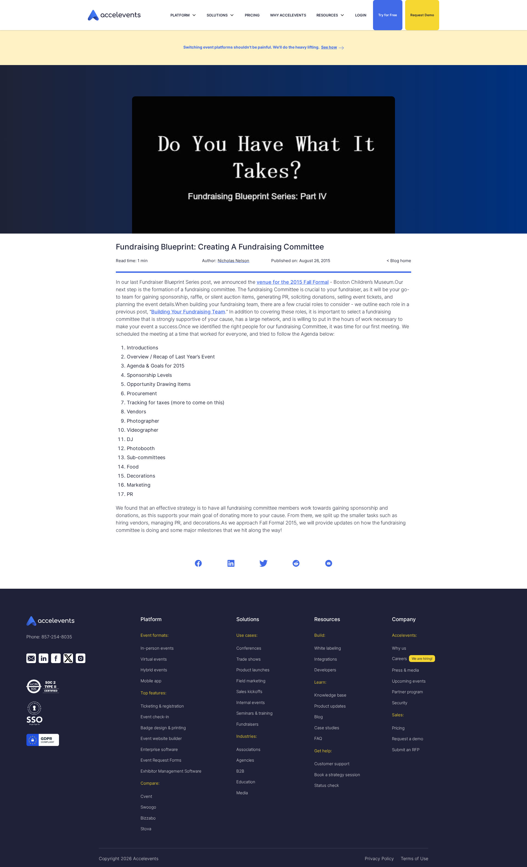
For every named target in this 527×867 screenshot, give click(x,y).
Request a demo (407, 738)
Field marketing (250, 680)
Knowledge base (330, 695)
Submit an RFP (405, 749)
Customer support (331, 763)
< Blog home (398, 261)
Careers (399, 658)
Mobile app (151, 680)
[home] (128, 15)
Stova (146, 828)
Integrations (325, 659)
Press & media (405, 670)
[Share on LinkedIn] (231, 563)
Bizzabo (148, 818)
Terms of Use (414, 858)
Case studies (326, 727)
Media (242, 792)
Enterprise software (159, 749)
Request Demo (422, 15)
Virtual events (154, 659)
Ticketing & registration (162, 706)
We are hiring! (422, 658)
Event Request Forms (161, 760)
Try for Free (387, 15)
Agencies (245, 760)
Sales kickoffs (249, 691)
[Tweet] (263, 563)
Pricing (398, 728)
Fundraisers (247, 724)
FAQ (318, 738)
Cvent (146, 796)
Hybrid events (154, 669)
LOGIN (360, 15)
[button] (183, 15)
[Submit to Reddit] (296, 563)
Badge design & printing (163, 727)
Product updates (330, 706)
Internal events (250, 702)
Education (245, 781)
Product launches (253, 669)
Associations (248, 749)
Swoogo (148, 807)
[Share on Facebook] (198, 563)
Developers (325, 669)
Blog (318, 716)
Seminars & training (254, 713)
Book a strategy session (337, 774)
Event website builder (161, 738)
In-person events (157, 648)
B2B (240, 771)
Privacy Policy (379, 858)
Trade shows (248, 659)
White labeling (327, 648)
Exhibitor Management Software (171, 771)
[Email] (328, 563)
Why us (399, 648)
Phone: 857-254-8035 (49, 636)
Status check (326, 785)
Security (399, 702)
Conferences (248, 648)
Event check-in (155, 716)
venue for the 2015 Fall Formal (293, 282)
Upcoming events (409, 681)
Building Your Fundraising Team (188, 312)
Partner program (407, 691)
